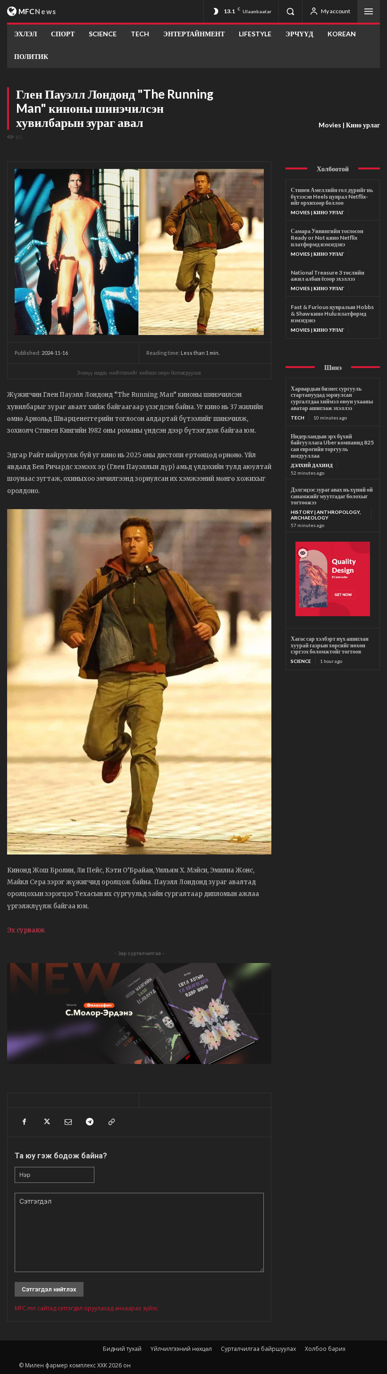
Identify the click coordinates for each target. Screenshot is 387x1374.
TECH (297, 417)
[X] (45, 1122)
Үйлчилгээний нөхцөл (181, 1349)
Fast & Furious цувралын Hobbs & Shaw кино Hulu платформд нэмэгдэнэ (332, 313)
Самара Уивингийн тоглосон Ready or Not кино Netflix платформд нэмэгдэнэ (327, 237)
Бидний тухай (122, 1349)
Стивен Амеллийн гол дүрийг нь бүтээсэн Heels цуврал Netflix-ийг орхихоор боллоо (332, 196)
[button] (290, 11)
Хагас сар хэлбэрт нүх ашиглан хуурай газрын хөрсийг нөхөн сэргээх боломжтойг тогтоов (330, 645)
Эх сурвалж (26, 930)
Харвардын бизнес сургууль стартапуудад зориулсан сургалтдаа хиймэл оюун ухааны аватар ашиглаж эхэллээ (332, 398)
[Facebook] (24, 1122)
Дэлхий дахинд (312, 465)
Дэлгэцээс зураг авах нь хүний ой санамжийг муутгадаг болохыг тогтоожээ (332, 496)
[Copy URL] (110, 1122)
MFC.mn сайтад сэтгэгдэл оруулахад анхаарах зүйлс (86, 1308)
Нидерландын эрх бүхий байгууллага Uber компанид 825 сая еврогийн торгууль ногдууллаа (332, 446)
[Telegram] (89, 1122)
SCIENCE (301, 661)
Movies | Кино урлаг (349, 125)
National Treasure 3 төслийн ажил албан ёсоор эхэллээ (327, 276)
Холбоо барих (325, 1349)
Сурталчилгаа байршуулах (258, 1349)
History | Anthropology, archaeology (326, 514)
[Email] (67, 1122)
